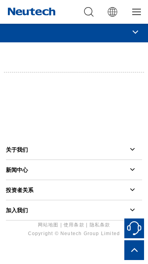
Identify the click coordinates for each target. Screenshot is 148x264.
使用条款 (74, 225)
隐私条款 (100, 225)
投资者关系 (20, 190)
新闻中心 (17, 170)
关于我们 (17, 149)
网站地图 (48, 225)
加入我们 (17, 210)
